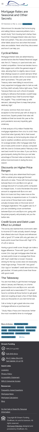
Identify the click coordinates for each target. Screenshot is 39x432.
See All (22, 337)
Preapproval (31, 330)
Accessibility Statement (10, 377)
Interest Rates (27, 24)
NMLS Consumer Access (10, 381)
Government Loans (8, 337)
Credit (4, 330)
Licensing (5, 370)
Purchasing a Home (21, 324)
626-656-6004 (12, 354)
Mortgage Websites (15, 426)
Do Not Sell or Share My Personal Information (14, 410)
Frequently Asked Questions (12, 390)
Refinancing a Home (8, 327)
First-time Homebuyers (16, 330)
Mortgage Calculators (9, 398)
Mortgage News (7, 394)
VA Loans (20, 327)
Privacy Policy (6, 374)
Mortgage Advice (7, 333)
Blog (3, 401)
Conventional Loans (22, 333)
